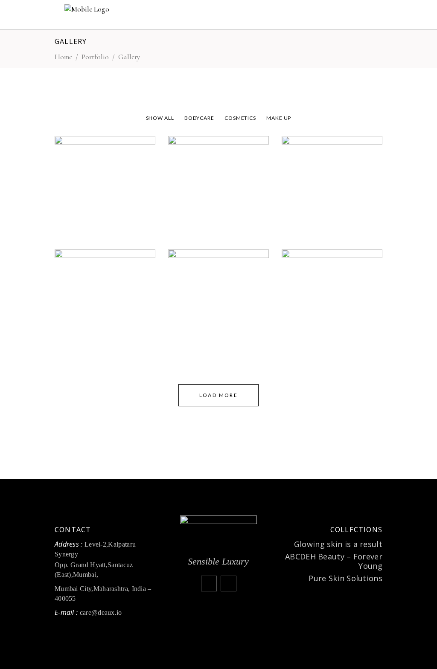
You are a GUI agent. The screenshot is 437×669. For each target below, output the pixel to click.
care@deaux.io (102, 612)
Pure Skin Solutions (345, 578)
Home (63, 56)
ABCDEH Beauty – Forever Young (333, 561)
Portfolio (95, 56)
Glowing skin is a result (338, 544)
